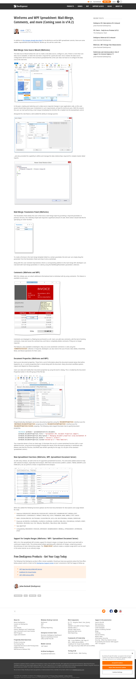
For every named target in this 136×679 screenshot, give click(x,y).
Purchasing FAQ (19, 644)
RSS (28, 30)
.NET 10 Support (100, 643)
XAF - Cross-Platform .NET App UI (78, 640)
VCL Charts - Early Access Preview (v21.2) (106, 30)
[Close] (132, 653)
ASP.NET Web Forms (74, 629)
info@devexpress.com (78, 670)
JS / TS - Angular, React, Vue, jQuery (79, 622)
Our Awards (17, 627)
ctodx (22, 30)
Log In (114, 1)
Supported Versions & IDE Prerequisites (26, 646)
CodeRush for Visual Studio (27, 572)
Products (70, 6)
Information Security (101, 638)
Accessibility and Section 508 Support (106, 642)
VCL (42, 626)
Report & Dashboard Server (49, 637)
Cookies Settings (117, 672)
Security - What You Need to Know (105, 640)
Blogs (110, 6)
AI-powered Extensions (48, 654)
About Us (119, 6)
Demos (80, 6)
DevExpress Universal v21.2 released (104, 38)
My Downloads (97, 1)
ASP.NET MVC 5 (72, 627)
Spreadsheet (18, 595)
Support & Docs (98, 6)
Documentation (100, 626)
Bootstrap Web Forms (74, 631)
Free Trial (107, 2)
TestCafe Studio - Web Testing (77, 653)
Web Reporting (72, 633)
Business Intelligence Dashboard (51, 635)
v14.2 (25, 595)
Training (97, 633)
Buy (87, 6)
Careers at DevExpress (21, 624)
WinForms (33, 595)
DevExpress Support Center (45, 563)
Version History (99, 635)
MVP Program (18, 633)
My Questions (99, 624)
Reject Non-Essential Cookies (117, 667)
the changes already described (32, 40)
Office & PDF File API (47, 639)
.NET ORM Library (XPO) (26, 575)
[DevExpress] (19, 1)
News (15, 626)
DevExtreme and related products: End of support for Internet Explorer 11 (106, 53)
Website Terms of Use (42, 676)
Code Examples (100, 627)
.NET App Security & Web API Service (30, 569)
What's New (98, 636)
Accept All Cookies (117, 663)
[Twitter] (115, 611)
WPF (39, 595)
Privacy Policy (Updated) (57, 676)
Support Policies (19, 647)
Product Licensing (19, 642)
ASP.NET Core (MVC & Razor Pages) (78, 626)
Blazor (70, 624)
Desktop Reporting (47, 627)
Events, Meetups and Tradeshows (24, 629)
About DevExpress (19, 622)
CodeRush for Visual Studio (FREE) (78, 644)
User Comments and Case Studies (24, 631)
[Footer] (15, 611)
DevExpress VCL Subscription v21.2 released (106, 23)
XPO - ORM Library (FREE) (76, 642)
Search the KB (99, 622)
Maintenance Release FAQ (22, 649)
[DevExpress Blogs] (103, 611)
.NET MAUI (44, 646)
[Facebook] (111, 611)
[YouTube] (120, 611)
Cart (91, 1)
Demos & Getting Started (103, 629)
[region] (117, 664)
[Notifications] (121, 1)
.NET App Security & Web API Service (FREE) (81, 646)
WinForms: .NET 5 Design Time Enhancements (107, 45)
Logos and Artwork (19, 635)
